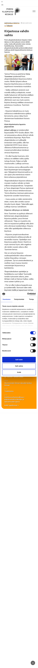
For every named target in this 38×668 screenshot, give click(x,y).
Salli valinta (19, 366)
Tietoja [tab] (31, 299)
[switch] (33, 338)
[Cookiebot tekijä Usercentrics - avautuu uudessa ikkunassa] (27, 294)
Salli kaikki (19, 359)
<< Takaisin (8, 26)
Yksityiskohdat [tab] (19, 299)
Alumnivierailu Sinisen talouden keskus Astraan (18, 384)
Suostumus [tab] (7, 299)
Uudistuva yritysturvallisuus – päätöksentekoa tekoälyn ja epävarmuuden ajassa (14, 399)
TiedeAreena (8, 391)
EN (2, 5)
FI (2, 2)
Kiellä (19, 372)
